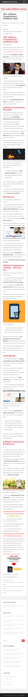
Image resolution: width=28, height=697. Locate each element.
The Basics (7, 681)
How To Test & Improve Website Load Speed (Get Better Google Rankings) (13, 633)
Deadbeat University (9, 2)
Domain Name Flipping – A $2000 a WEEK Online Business (12, 666)
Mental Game (8, 679)
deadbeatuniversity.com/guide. (12, 554)
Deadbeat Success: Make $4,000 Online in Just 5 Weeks (13, 629)
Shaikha (7, 657)
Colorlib (13, 695)
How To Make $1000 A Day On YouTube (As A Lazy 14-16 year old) (13, 624)
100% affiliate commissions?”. (15, 52)
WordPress (22, 695)
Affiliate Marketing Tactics (11, 676)
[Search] (23, 640)
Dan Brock (16, 23)
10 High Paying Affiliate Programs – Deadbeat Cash (14, 616)
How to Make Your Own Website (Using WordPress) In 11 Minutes (12, 606)
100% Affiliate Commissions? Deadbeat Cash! (10, 16)
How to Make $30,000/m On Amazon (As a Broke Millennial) (13, 620)
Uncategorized (8, 684)
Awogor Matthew (9, 661)
